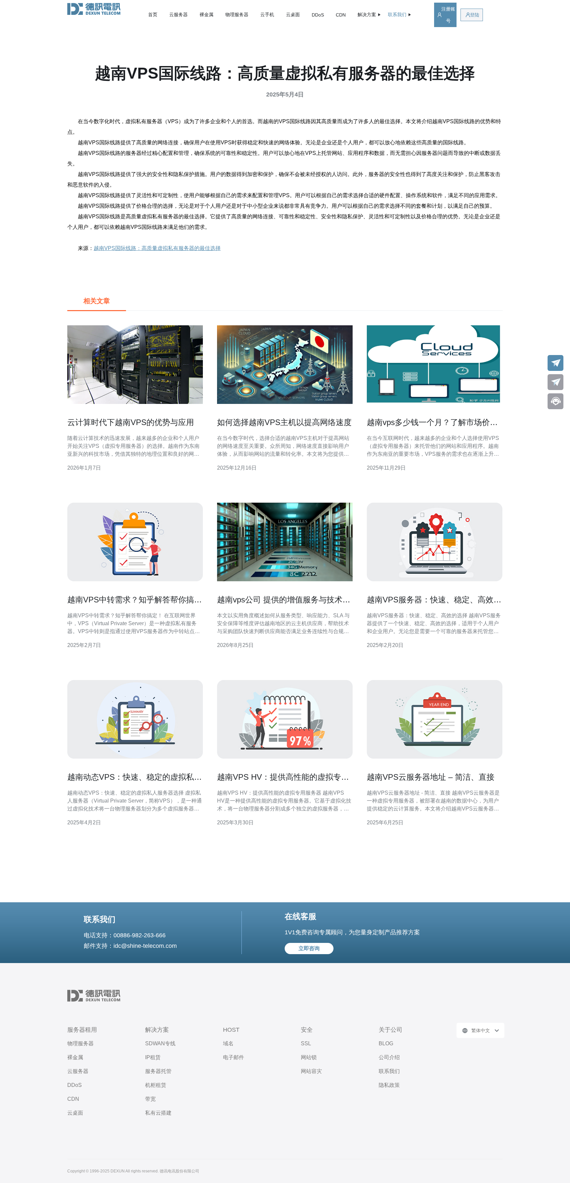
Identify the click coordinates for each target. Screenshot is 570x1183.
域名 (228, 1043)
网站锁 (309, 1057)
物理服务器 (236, 14)
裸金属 (206, 14)
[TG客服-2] (555, 382)
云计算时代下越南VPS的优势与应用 (130, 422)
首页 (152, 14)
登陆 (474, 15)
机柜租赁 (155, 1085)
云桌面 (293, 14)
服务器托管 (158, 1071)
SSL (306, 1043)
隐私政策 (389, 1085)
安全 (307, 1029)
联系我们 (389, 1071)
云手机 (267, 14)
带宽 (150, 1099)
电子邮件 (233, 1057)
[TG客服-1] (555, 363)
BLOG (386, 1043)
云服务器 (178, 14)
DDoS (318, 15)
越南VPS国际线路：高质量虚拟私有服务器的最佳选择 (157, 248)
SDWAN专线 (160, 1043)
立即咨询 (309, 948)
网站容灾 (311, 1071)
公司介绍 (389, 1057)
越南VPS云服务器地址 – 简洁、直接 (430, 776)
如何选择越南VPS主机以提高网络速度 (284, 422)
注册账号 (448, 14)
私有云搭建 (158, 1113)
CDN (341, 15)
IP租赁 (153, 1057)
